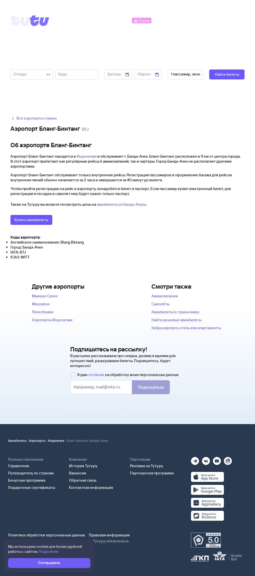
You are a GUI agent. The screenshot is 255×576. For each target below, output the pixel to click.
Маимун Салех (45, 296)
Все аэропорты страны (36, 118)
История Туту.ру (83, 465)
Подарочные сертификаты (31, 487)
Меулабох (41, 304)
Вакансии (77, 473)
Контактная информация (91, 487)
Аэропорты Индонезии (52, 320)
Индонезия (56, 441)
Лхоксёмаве (43, 312)
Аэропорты (37, 441)
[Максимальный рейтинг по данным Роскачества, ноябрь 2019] (206, 540)
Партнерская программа (152, 473)
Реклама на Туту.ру (146, 465)
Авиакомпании (164, 296)
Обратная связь (83, 480)
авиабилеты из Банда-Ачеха (121, 204)
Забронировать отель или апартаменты (186, 327)
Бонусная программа (26, 480)
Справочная (18, 465)
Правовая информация (109, 535)
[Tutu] (29, 20)
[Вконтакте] (206, 459)
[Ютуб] (217, 459)
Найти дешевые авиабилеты (176, 320)
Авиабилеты (17, 441)
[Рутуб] (228, 459)
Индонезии (86, 156)
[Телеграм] (195, 459)
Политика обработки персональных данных (46, 535)
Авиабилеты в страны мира (175, 312)
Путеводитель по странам (31, 473)
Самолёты (160, 304)
